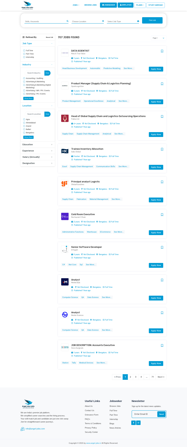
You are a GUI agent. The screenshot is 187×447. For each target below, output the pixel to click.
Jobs (75, 5)
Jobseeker (109, 5)
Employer (126, 5)
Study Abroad (155, 5)
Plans (139, 5)
